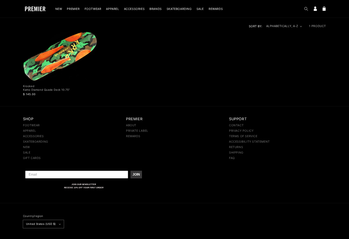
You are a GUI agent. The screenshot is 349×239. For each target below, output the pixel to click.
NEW (26, 147)
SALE (26, 152)
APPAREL (29, 130)
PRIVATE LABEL (137, 130)
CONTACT (236, 125)
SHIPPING (236, 152)
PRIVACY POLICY (241, 130)
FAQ (232, 158)
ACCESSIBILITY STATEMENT (249, 141)
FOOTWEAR (31, 125)
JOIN (136, 174)
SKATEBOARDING (35, 141)
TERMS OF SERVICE (243, 136)
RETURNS (236, 147)
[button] (306, 8)
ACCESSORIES (33, 136)
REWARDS (133, 136)
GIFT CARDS (32, 158)
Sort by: (255, 26)
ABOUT (131, 125)
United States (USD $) (41, 223)
